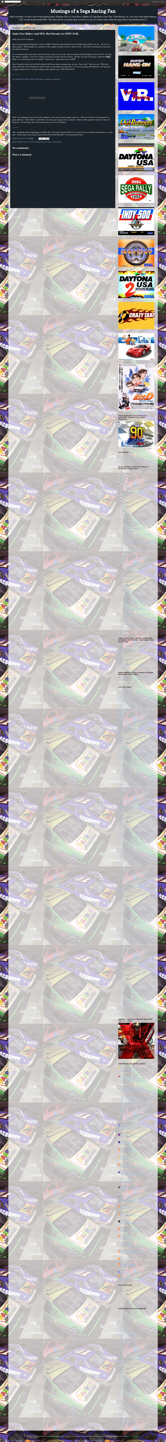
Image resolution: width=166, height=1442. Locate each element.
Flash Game (127, 798)
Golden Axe (132, 918)
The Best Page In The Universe (128, 1383)
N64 (119, 805)
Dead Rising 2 (141, 760)
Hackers (126, 800)
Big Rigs (141, 875)
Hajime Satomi (144, 825)
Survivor (143, 996)
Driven (127, 902)
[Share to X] (44, 139)
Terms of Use (141, 809)
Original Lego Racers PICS (131, 556)
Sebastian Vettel (147, 984)
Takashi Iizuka (132, 809)
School (120, 807)
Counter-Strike (144, 721)
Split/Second (129, 730)
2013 (122, 475)
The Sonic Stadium (124, 1369)
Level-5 (149, 934)
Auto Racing (142, 697)
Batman (120, 875)
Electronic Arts (124, 713)
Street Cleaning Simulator (141, 993)
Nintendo (126, 704)
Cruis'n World (143, 746)
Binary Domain (123, 755)
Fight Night (127, 909)
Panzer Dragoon (122, 962)
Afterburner (133, 760)
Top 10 (136, 741)
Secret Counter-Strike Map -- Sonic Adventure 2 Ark (137, 544)
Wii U (152, 860)
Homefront (125, 923)
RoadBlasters (121, 982)
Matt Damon (146, 939)
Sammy (135, 984)
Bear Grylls (126, 875)
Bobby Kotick (140, 773)
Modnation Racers (141, 946)
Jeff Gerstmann (147, 927)
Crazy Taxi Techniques (125, 1343)
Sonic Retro (122, 1375)
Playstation (132, 844)
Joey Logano (125, 930)
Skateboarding (122, 850)
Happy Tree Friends (130, 921)
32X (128, 864)
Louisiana (133, 748)
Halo (138, 753)
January (125, 520)
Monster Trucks (132, 948)
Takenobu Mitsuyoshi (147, 771)
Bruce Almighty (122, 882)
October (125, 491)
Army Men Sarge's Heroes (138, 871)
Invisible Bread (126, 1157)
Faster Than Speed (146, 907)
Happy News (148, 713)
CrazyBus (128, 889)
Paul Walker (136, 962)
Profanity (143, 844)
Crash (151, 716)
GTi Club (121, 914)
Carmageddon (150, 773)
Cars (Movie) (127, 796)
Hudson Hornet (130, 925)
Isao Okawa (124, 927)
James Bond (131, 927)
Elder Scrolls (128, 905)
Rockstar (138, 982)
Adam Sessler (134, 866)
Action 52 (128, 866)
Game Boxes (136, 914)
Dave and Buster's (131, 775)
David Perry (150, 893)
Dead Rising (128, 896)
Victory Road (134, 860)
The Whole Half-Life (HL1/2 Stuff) (129, 1412)
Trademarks (129, 1002)
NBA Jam (135, 952)
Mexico (124, 943)
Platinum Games (123, 844)
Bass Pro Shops (145, 873)
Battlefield (130, 750)
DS (130, 891)
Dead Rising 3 (137, 896)
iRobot (131, 1014)
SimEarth (144, 848)
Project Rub (148, 966)
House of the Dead (143, 800)
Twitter (148, 1002)
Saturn (152, 744)
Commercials (122, 744)
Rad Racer (133, 971)
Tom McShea (147, 1000)
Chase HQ (140, 884)
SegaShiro (121, 1317)
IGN (150, 925)
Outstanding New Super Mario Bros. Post (135, 601)
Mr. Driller (125, 950)
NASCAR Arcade (148, 837)
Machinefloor (125, 1206)
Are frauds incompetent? (128, 1151)
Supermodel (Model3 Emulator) (128, 1335)
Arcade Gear (122, 1360)
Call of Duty (135, 701)
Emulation (147, 723)
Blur (135, 750)
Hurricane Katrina (139, 925)
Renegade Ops (127, 787)
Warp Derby (131, 1007)
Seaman (140, 984)
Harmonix (121, 757)
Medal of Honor (149, 832)
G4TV (134, 823)
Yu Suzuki (137, 713)
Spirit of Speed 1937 (145, 991)
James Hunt (139, 927)
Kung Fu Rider (149, 932)
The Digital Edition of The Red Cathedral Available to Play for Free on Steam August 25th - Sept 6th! (134, 1080)
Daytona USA (125, 693)
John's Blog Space (127, 1142)
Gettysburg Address (123, 918)
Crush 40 (134, 889)
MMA (141, 937)
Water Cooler (138, 1007)
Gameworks (151, 914)
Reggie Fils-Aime (132, 975)
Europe (139, 775)
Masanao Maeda (137, 939)
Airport (141, 866)
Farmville (151, 821)
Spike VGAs (137, 771)
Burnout (145, 718)
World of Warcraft (147, 741)
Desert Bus (131, 898)
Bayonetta (135, 814)
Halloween (121, 921)
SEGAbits (121, 1315)
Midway (142, 748)
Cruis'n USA (122, 775)
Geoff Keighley (144, 916)
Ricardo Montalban (139, 977)
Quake (132, 968)
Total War (128, 857)
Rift (132, 980)
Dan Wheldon (149, 819)
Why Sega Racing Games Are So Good (131, 458)
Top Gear (132, 764)
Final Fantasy (146, 775)
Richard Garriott (149, 977)
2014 (122, 472)
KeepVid (121, 1398)
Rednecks (146, 846)
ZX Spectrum (125, 1014)
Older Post (108, 212)
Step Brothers (125, 993)
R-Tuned (148, 968)
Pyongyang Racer (125, 968)
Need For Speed (34, 142)
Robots (127, 982)
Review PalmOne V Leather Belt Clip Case (134, 1208)
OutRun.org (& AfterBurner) (127, 1340)
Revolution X (129, 977)
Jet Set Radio (143, 830)
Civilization (137, 816)
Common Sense (126, 1179)
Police (138, 844)
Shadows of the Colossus (146, 987)
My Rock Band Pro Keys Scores (128, 659)
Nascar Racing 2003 (130, 805)
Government (150, 755)
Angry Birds (150, 866)
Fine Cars (150, 725)
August (125, 497)
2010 (122, 632)
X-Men (120, 1012)
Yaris (137, 1012)
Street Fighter (149, 807)
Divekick (125, 900)
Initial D (126, 748)
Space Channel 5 (132, 850)
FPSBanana (122, 1415)
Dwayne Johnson (149, 902)
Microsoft (140, 732)
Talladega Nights (123, 764)
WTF (137, 693)
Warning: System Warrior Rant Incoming (133, 1216)
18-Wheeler (139, 862)
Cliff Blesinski (145, 816)
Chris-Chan (121, 887)
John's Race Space (127, 1134)
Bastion (152, 873)
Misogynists (131, 946)
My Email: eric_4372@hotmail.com (129, 645)
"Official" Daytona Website (127, 1337)
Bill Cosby (147, 875)
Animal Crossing (122, 868)
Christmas (121, 737)
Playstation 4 (141, 964)
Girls (137, 737)
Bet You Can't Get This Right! (132, 563)
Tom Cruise (146, 855)
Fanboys (120, 798)
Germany (151, 916)
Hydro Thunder (128, 778)
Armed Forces (149, 753)
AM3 (146, 864)
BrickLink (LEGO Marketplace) (128, 1395)
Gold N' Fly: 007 (126, 1259)
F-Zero (120, 762)
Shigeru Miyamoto (143, 769)
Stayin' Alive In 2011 (129, 628)
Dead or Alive (145, 896)
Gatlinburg (151, 798)
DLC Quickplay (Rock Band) (127, 656)
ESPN (139, 821)
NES (122, 805)
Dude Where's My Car (136, 902)
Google (138, 918)
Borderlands (125, 880)
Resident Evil (121, 977)
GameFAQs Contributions (126, 651)
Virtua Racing (123, 746)
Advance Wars (140, 764)
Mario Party (125, 832)
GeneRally (128, 916)
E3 (153, 796)
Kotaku (124, 721)
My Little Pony (136, 837)
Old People (129, 841)
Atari (124, 750)
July (124, 501)
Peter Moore (150, 841)
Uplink (152, 1002)
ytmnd (120, 1401)
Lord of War (135, 937)
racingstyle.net (126, 1272)
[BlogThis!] (42, 139)
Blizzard (133, 878)
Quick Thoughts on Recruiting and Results (134, 1174)
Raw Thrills (150, 748)
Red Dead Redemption (136, 846)
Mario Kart (137, 734)
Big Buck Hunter (144, 814)
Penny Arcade (141, 841)
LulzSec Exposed (126, 1275)
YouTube (121, 648)
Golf (138, 825)
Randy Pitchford (130, 973)
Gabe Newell (128, 914)
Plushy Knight (128, 966)
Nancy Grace (133, 955)
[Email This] (40, 139)
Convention (128, 734)
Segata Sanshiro (128, 769)
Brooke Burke (150, 880)
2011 (122, 481)
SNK (128, 848)
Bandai (128, 873)
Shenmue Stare (126, 1236)
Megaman (127, 834)
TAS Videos (122, 1403)
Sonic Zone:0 (122, 1372)
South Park (140, 807)
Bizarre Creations (135, 755)
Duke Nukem (150, 760)
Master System (134, 832)
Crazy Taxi (122, 718)
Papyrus (130, 962)
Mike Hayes (150, 766)
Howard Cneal (122, 925)
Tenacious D (136, 998)
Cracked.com (133, 782)
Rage (124, 846)
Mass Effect (136, 762)
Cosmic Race (121, 889)
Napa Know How (148, 839)
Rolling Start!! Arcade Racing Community (132, 1358)
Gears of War (141, 782)
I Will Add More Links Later (127, 1424)
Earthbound (121, 905)
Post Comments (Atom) (29, 217)
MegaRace (135, 941)
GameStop (144, 914)
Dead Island (121, 896)
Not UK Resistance (124, 1332)
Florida (151, 746)
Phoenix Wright (122, 964)
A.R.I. (142, 864)
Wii (142, 753)
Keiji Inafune (129, 757)
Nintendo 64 (122, 841)
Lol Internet (147, 693)
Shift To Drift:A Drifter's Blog (131, 1251)
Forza (129, 716)
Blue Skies (132, 794)
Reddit (147, 744)
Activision (121, 732)
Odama (124, 959)
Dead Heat (121, 821)
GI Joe (149, 912)
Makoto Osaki (144, 784)
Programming (135, 725)
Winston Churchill (149, 1009)
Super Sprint (127, 723)
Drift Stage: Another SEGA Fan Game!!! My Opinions (135, 1190)
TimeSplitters (136, 855)
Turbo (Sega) (141, 1002)
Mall (138, 748)
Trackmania (127, 812)
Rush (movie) (125, 984)
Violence (126, 725)
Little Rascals (126, 937)
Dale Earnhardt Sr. (136, 891)
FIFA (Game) (147, 905)
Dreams (149, 796)
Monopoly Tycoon (124, 837)
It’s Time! (124, 1159)
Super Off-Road (136, 996)
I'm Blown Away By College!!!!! (133, 595)
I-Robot (146, 925)
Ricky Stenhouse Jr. (124, 980)
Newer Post (17, 212)
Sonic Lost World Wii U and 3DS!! (132, 1231)
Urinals (127, 860)
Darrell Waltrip (125, 893)
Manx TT (146, 937)
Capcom (141, 750)
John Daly (132, 930)
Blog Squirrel (125, 1221)
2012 (122, 478)
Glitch (143, 755)
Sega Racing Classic (129, 807)
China (152, 884)
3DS (128, 760)
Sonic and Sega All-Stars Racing (136, 705)
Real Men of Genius (148, 973)
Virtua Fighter (148, 734)
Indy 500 (135, 778)
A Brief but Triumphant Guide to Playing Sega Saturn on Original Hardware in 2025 (135, 1128)
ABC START (125, 1164)
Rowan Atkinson (145, 982)
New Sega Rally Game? (129, 531)
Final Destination (145, 909)
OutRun (135, 716)
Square (120, 780)
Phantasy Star (150, 962)
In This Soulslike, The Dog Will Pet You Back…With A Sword (133, 1070)
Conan (152, 887)
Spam (152, 778)
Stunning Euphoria (126, 1266)
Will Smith (148, 789)
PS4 (135, 841)
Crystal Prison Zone (128, 1149)
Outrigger (151, 959)
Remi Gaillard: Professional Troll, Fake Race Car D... (136, 620)
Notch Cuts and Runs (127, 1182)
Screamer (133, 848)
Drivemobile (121, 902)
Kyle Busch (121, 934)
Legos (124, 784)
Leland (145, 934)
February (126, 517)
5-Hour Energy (137, 864)
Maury (152, 939)
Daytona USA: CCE (129, 753)
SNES (131, 984)
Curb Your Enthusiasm (144, 889)
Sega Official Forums (125, 1366)
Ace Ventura (121, 866)
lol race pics (125, 1279)
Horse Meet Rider (133, 923)
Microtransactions (122, 946)
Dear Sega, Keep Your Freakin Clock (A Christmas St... (135, 567)
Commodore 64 (128, 819)
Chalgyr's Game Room (128, 1076)
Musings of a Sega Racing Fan (83, 11)
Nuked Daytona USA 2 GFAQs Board (130, 1352)
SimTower (151, 848)
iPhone (136, 780)
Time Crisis (127, 855)
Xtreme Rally (132, 1012)
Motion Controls (23, 142)
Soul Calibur (129, 771)
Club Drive (128, 887)
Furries (145, 912)
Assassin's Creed (149, 871)
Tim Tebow (133, 1000)
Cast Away (126, 884)
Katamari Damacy (146, 930)
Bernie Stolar (134, 875)
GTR (152, 912)
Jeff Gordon (135, 830)
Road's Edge (150, 980)
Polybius (142, 966)
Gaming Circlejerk (124, 1389)
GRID (152, 775)
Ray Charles (138, 973)
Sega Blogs (122, 1312)
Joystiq (140, 778)
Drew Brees (129, 821)
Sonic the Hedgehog (138, 699)
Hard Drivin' (139, 921)
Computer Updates (139, 819)
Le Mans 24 (140, 934)
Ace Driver (151, 864)
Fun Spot (135, 912)
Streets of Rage (123, 809)
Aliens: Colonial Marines (134, 791)
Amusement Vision (148, 791)
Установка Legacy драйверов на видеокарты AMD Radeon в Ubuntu (135, 1200)
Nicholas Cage (134, 957)
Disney (129, 744)
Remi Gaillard (150, 975)
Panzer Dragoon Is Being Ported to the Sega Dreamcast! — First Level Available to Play (134, 1091)
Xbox (119, 862)
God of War (132, 825)
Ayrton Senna (121, 873)
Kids (144, 766)
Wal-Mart (141, 1005)
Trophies (135, 1002)
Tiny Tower (140, 1000)
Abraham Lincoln (149, 812)
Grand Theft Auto (138, 744)
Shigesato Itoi (130, 989)
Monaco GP (150, 946)
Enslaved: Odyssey (138, 905)
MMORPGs (130, 784)
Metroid (141, 941)
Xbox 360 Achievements (126, 1392)
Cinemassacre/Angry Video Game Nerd (131, 1378)
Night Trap (141, 957)
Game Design (133, 690)
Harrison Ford (122, 830)
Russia (125, 848)
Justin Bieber (127, 803)
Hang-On (148, 782)
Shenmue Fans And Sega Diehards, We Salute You (137, 585)
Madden (136, 784)
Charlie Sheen (133, 884)
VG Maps (121, 1409)
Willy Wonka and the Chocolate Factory (133, 1009)
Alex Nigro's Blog (127, 1214)
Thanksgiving (150, 809)
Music (151, 697)
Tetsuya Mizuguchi (133, 853)
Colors (151, 730)
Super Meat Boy (127, 996)
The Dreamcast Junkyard (129, 1088)
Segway (139, 848)
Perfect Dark (122, 739)
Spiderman (136, 991)
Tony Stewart (140, 789)
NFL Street (126, 955)
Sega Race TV (141, 787)
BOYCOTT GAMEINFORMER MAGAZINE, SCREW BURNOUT (137, 610)
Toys (124, 1002)
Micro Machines (148, 834)
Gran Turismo (138, 728)
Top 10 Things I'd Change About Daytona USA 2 (137, 580)
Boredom (138, 794)
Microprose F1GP (149, 943)
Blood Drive (138, 878)
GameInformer (136, 798)
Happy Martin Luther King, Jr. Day (133, 576)
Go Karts (121, 800)
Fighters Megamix (135, 909)
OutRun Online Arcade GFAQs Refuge (130, 1349)
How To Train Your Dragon (146, 923)
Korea (143, 932)
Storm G (131, 993)
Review (49, 142)
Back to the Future (144, 780)
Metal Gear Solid (136, 834)
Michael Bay (130, 943)
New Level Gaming (127, 1244)
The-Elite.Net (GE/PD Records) (128, 1406)
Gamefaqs (132, 718)
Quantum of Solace (140, 968)
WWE (140, 860)
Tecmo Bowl (122, 1418)
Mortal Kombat (135, 803)
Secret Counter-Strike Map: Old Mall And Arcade (135, 615)
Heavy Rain (133, 800)
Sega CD (134, 787)
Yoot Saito (148, 1012)
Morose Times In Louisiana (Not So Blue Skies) (135, 572)
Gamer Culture (142, 709)
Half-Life (121, 778)
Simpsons (148, 989)
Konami (139, 932)
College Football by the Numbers (132, 1172)
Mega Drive (128, 941)
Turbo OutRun (137, 857)
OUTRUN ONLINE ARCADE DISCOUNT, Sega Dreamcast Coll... (136, 590)
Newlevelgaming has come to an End (132, 1246)
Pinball (129, 964)
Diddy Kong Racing (144, 898)
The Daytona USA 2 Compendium (129, 1346)
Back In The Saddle (127, 1238)
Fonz (119, 823)
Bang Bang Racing (135, 873)
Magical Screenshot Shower (129, 1167)
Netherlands (141, 955)
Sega (120, 690)
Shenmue (131, 721)
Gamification (121, 916)
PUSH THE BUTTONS (130, 528)
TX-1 (152, 996)
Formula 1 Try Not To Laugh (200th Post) (136, 559)
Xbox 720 (125, 1012)
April (124, 510)
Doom (130, 900)
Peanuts (143, 962)
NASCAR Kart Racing (147, 950)
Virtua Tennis (132, 1005)
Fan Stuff (130, 709)
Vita (137, 1005)
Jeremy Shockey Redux (128, 1264)
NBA (149, 784)
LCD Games (133, 934)
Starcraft (146, 850)
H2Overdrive (150, 918)
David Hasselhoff (141, 893)
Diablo (136, 898)
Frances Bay (129, 912)
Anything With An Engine (139, 868)
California (144, 794)
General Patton (135, 916)
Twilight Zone (146, 857)
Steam (120, 653)
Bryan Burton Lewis (133, 882)
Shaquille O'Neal (122, 989)
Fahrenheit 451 (125, 907)
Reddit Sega (122, 1326)
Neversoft (147, 955)
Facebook (144, 821)
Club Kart (134, 887)
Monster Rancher (123, 948)
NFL (135, 730)
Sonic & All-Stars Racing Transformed (133, 1223)
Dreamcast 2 (135, 900)
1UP (144, 862)
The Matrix (142, 853)
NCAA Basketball (144, 952)
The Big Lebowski (146, 998)
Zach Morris (126, 862)
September (126, 494)
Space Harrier (129, 991)
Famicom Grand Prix (135, 907)
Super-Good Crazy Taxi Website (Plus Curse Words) (136, 605)
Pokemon (139, 805)
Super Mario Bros (137, 739)
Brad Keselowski (133, 880)
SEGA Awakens (126, 1197)
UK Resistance (123, 1329)
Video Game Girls (128, 548)
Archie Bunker (122, 871)
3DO (131, 864)
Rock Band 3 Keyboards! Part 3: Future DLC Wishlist (137, 536)
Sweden (148, 996)
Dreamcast (122, 716)
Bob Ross (144, 878)
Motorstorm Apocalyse (147, 803)
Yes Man (142, 1012)
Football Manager (127, 823)
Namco (130, 728)
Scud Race (134, 704)
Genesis (120, 748)
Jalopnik (128, 830)
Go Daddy (125, 825)
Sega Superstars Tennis (132, 987)
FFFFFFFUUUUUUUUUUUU (128, 1386)
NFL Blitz (139, 839)
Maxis (141, 832)
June (124, 504)
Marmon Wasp (128, 939)
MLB (120, 832)
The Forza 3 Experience (130, 624)
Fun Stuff (140, 912)
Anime (130, 868)
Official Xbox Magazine (134, 959)
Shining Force (138, 989)
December (126, 484)
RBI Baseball (126, 971)
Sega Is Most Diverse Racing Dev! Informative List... (135, 461)
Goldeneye (144, 737)
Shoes (144, 989)
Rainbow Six (139, 971)
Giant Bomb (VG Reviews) (127, 1381)
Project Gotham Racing (147, 762)
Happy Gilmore (137, 828)
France (123, 912)
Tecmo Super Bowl (127, 998)
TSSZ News (122, 1320)
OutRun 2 (144, 704)
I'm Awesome (123, 701)
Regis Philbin (141, 975)
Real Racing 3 (122, 975)
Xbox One (135, 812)
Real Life (44, 142)
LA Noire (127, 934)
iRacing (132, 862)
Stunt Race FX (122, 853)
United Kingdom (130, 773)
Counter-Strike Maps (125, 662)
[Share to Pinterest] (48, 139)
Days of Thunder (131, 766)
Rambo (123, 973)
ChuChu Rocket (128, 816)
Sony (128, 739)
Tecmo (120, 998)
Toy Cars (121, 773)
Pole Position (135, 966)
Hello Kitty (147, 921)
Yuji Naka (133, 746)
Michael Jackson (138, 943)
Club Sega (124, 1229)
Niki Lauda (147, 957)
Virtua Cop (126, 1005)
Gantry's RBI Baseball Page (127, 1421)
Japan (139, 718)
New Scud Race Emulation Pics (132, 598)
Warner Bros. (146, 860)
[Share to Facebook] (46, 139)
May (124, 507)
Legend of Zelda (127, 762)
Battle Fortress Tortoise (125, 814)
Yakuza (120, 734)
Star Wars (141, 850)
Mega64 (120, 834)
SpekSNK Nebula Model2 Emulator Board (132, 1355)
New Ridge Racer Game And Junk (133, 540)
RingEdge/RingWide (139, 980)
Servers (135, 769)
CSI (150, 882)
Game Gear (140, 823)
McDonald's (121, 941)
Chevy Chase (146, 884)
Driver (135, 821)
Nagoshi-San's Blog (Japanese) (128, 1363)
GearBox (147, 823)
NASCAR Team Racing (125, 952)
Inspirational (122, 728)
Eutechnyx (140, 766)
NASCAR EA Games (134, 950)
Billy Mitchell (126, 878)
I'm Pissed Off (124, 699)
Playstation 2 (134, 964)
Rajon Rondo (146, 971)
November (126, 488)
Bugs (140, 882)
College (150, 699)
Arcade (145, 701)
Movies (151, 737)
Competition (130, 737)
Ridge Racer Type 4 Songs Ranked (131, 1136)
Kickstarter (124, 932)
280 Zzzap (149, 862)
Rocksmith (132, 982)
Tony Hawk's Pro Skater (128, 789)
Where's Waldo (147, 1007)
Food (143, 725)
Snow (123, 991)
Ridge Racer (149, 732)
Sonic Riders (57, 142)
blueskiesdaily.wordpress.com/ (131, 1125)
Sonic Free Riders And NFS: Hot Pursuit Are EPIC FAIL (137, 524)
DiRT (144, 796)
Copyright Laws (137, 796)
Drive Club (150, 900)
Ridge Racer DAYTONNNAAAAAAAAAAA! (135, 1253)
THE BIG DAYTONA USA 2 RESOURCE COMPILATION (132, 666)
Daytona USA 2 (127, 696)
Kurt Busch (150, 830)
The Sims (121, 812)
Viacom (120, 1005)
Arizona (128, 871)
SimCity (151, 769)
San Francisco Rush (140, 757)
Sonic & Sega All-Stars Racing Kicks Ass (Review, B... (135, 552)
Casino (127, 782)
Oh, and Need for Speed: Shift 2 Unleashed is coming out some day (36, 79)
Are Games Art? (123, 794)
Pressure (120, 769)
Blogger (126, 1436)
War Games (124, 1007)
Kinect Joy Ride (132, 932)
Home (63, 212)
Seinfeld (141, 730)
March (125, 514)
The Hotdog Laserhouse (129, 1097)
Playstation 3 (127, 741)
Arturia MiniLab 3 (126, 1144)
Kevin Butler (146, 778)
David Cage (133, 893)
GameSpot (144, 798)
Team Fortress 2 (128, 780)
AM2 (136, 721)
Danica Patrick (131, 732)
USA (146, 730)
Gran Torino (143, 918)
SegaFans (121, 1323)
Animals (146, 739)
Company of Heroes (144, 887)
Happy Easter (128, 828)
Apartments (151, 868)
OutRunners (144, 959)
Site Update (143, 716)
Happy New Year (148, 828)
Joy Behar (138, 930)
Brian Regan (142, 880)
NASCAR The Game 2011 (126, 839)
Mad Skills (142, 711)
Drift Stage (143, 900)
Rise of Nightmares (148, 805)
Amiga (145, 866)
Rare (128, 846)
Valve (120, 750)
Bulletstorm (145, 882)
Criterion (147, 764)
